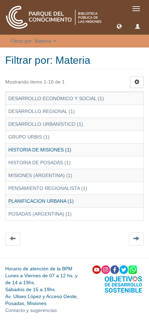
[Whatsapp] (132, 269)
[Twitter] (123, 269)
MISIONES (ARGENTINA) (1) (40, 175)
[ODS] (123, 284)
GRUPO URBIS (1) (29, 137)
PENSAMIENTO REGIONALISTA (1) (47, 188)
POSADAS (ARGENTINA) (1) (40, 214)
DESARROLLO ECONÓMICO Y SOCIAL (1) (56, 98)
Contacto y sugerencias (31, 310)
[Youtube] (96, 269)
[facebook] (114, 269)
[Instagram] (105, 269)
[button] (119, 26)
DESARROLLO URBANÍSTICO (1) (45, 124)
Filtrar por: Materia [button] (31, 41)
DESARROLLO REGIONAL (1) (41, 111)
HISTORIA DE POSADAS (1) (39, 162)
